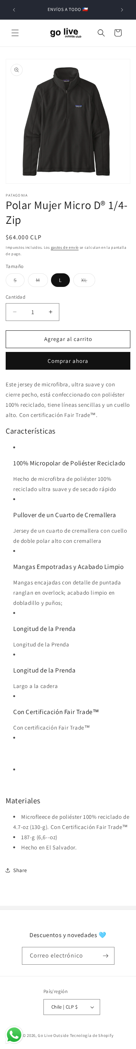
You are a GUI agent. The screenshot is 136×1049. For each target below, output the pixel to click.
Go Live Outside (53, 1035)
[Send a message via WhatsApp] (14, 1034)
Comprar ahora (68, 360)
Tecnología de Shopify (92, 1035)
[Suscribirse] (105, 956)
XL (88, 281)
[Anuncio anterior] (14, 10)
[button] (15, 33)
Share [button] (20, 870)
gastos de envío (65, 247)
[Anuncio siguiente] (122, 10)
